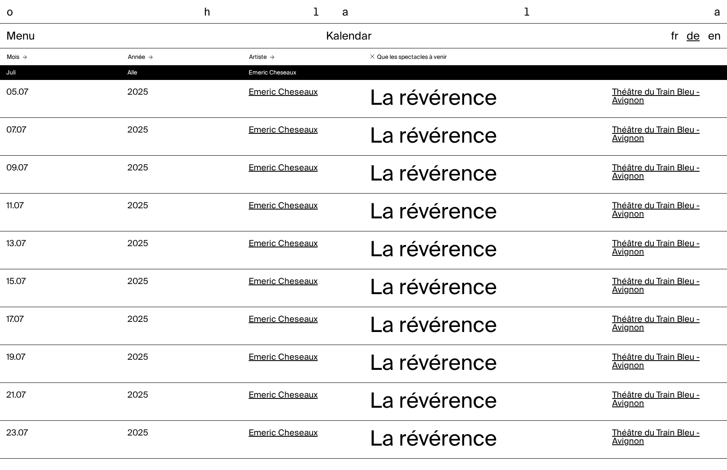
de (693, 36)
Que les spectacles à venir (412, 57)
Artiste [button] (258, 57)
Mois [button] (13, 57)
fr (674, 36)
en (714, 36)
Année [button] (136, 57)
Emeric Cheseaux (283, 92)
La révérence (433, 98)
